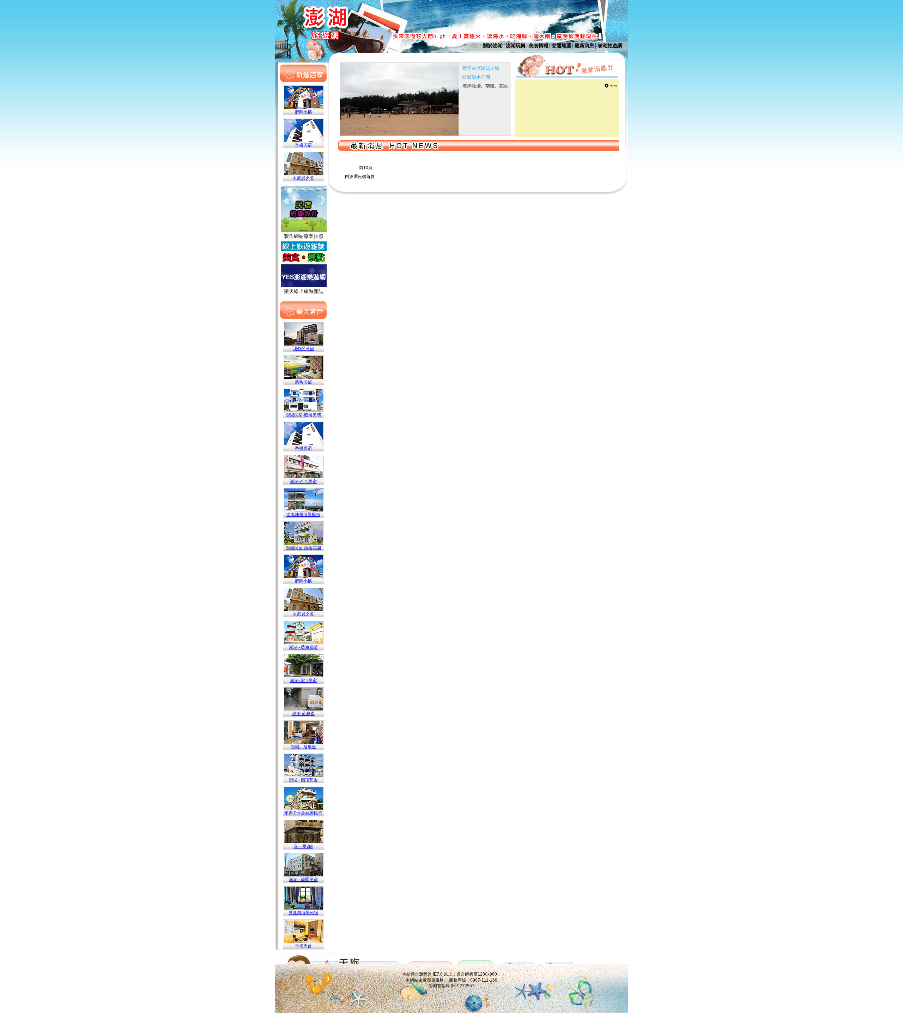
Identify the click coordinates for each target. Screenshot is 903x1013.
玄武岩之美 (303, 178)
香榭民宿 (303, 145)
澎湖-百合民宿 (303, 481)
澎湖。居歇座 (303, 746)
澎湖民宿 (357, 176)
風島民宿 (303, 381)
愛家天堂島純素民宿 (303, 813)
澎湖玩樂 (516, 45)
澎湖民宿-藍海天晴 (303, 415)
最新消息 (584, 45)
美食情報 (539, 45)
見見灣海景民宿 (303, 912)
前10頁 (365, 167)
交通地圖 (561, 45)
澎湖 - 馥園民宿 (303, 879)
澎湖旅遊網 (610, 45)
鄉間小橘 (303, 111)
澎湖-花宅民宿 (303, 680)
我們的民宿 (303, 348)
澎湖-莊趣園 (303, 713)
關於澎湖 (493, 45)
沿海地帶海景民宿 (303, 514)
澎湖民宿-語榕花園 (303, 547)
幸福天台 (303, 945)
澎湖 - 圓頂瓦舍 (303, 780)
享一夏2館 (303, 846)
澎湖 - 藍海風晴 (303, 647)
